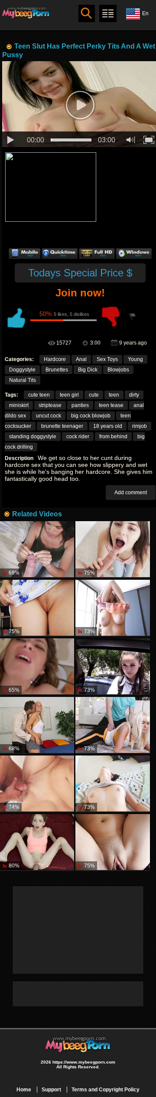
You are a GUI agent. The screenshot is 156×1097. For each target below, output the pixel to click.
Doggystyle (22, 370)
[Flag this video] (132, 317)
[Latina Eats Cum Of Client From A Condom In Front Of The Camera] (37, 549)
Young (135, 359)
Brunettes (57, 370)
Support (51, 1090)
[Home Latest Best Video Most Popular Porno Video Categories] (108, 13)
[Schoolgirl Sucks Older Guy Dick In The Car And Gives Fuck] (112, 666)
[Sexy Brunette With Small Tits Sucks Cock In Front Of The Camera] (112, 549)
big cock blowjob (90, 416)
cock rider (77, 437)
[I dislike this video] (111, 317)
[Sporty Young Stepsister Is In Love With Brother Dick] (37, 842)
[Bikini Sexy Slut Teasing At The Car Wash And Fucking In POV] (37, 666)
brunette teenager (62, 426)
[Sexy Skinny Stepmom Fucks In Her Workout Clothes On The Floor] (112, 725)
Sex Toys (107, 359)
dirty (134, 395)
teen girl (69, 395)
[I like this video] (15, 317)
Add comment (130, 492)
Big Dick (88, 370)
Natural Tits (22, 380)
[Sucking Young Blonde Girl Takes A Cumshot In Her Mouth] (112, 842)
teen (114, 395)
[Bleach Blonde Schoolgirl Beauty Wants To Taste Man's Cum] (37, 725)
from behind (113, 437)
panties (80, 405)
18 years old (107, 426)
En (145, 13)
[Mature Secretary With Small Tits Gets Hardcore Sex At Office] (112, 608)
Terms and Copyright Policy (106, 1090)
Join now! (80, 293)
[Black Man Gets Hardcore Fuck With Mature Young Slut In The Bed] (112, 783)
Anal (81, 359)
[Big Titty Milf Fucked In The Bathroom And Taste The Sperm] (37, 783)
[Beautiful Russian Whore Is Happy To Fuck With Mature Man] (37, 608)
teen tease (111, 405)
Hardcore (55, 359)
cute (94, 395)
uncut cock (48, 416)
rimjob (139, 426)
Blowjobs (118, 370)
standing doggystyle (32, 437)
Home (23, 1090)
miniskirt (19, 405)
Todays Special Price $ (80, 273)
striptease (50, 405)
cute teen (39, 395)
